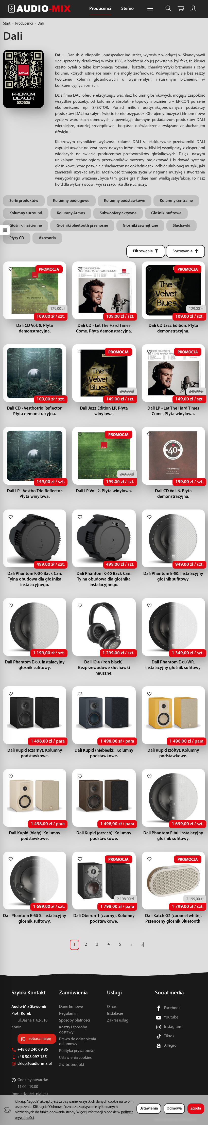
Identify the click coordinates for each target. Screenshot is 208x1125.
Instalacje (115, 1014)
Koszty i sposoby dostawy (73, 1029)
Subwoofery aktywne (118, 213)
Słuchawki (181, 226)
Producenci (100, 9)
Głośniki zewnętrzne (140, 226)
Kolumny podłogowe (71, 201)
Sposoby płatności (74, 1020)
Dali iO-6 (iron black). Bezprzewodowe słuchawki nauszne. (104, 668)
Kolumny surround (25, 213)
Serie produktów (23, 201)
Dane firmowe (71, 1007)
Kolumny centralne (176, 201)
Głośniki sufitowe (166, 213)
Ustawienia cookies (75, 1058)
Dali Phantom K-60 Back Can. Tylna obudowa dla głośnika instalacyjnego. (104, 579)
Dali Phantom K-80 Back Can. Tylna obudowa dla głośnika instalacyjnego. (34, 579)
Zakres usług (117, 1020)
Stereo (127, 9)
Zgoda (195, 1109)
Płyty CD (16, 238)
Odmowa (174, 1109)
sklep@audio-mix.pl (35, 1064)
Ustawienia (149, 1109)
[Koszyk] (181, 8)
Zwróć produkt (71, 1065)
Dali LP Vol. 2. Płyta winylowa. (104, 491)
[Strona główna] (40, 8)
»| (142, 944)
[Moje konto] (193, 8)
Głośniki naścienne (25, 226)
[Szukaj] (168, 8)
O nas (111, 1007)
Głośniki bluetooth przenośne (82, 226)
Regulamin (68, 1014)
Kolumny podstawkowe (124, 201)
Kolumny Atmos (71, 213)
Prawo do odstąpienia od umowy (77, 1041)
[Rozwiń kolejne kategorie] (150, 9)
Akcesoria (47, 238)
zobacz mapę (40, 1039)
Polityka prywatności (77, 1051)
